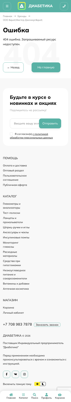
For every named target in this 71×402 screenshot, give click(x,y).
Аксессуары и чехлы (16, 232)
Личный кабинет (13, 312)
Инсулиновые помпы (16, 237)
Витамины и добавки (16, 283)
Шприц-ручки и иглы (16, 227)
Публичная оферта (15, 184)
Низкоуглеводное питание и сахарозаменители (15, 274)
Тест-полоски (11, 212)
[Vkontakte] (15, 374)
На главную (45, 67)
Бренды (22, 16)
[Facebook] (6, 374)
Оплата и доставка (15, 165)
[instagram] (24, 374)
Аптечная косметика (16, 288)
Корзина (8, 307)
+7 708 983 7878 (17, 324)
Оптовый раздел (13, 170)
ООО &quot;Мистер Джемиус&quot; (23, 19)
